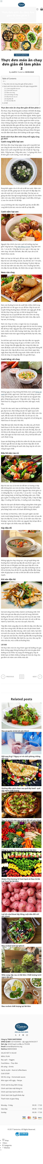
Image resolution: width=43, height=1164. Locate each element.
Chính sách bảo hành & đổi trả (12, 1092)
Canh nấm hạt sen (12, 90)
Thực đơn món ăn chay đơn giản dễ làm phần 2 (18, 84)
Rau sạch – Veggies (8, 1060)
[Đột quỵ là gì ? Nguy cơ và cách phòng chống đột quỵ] (21, 743)
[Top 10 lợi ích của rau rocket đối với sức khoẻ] (21, 805)
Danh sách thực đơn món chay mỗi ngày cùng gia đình (20, 86)
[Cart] (41, 9)
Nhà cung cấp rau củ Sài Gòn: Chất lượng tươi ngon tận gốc (21, 976)
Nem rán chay (11, 92)
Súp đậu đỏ (10, 99)
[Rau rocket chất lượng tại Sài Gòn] (21, 991)
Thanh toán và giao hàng (10, 1099)
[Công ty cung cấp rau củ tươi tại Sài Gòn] (21, 834)
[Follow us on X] (15, 1035)
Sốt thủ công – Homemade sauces (13, 1077)
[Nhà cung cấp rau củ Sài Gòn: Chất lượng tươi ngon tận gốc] (21, 960)
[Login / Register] (37, 9)
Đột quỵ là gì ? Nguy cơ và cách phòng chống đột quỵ (21, 757)
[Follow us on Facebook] (19, 1035)
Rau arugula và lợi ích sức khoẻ (15, 731)
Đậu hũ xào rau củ (12, 96)
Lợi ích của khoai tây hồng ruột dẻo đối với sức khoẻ (20, 915)
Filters (4, 1143)
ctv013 (14, 72)
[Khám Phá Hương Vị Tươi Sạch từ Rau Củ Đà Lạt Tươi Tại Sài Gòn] (21, 864)
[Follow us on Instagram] (27, 1035)
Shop (6, 1140)
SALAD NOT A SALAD (8, 1053)
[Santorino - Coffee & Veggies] (21, 4)
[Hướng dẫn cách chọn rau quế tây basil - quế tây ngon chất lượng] (21, 773)
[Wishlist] (21, 1150)
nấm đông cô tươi (23, 247)
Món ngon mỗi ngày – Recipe (11, 1080)
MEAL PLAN (5, 1056)
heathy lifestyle (21, 18)
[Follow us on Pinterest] (23, 1035)
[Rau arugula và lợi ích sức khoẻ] (21, 716)
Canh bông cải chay (12, 94)
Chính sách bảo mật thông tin (11, 1088)
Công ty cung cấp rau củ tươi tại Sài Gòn (19, 850)
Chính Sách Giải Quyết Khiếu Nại (12, 1095)
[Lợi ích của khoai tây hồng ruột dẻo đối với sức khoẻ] (21, 897)
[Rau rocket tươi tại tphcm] (21, 930)
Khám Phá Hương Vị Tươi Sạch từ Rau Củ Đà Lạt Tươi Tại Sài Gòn (21, 880)
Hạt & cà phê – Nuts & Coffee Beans (14, 1070)
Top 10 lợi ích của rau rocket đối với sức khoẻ (21, 820)
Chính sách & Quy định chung (11, 1085)
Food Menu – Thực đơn (9, 1063)
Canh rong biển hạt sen (13, 88)
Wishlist (7, 1148)
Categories (8, 1145)
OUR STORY (5, 1074)
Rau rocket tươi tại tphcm (13, 946)
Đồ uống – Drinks (7, 1067)
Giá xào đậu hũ (11, 100)
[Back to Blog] (21, 677)
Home (11, 18)
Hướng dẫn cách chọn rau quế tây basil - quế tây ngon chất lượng (21, 789)
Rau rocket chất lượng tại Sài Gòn (16, 1006)
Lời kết (6, 103)
